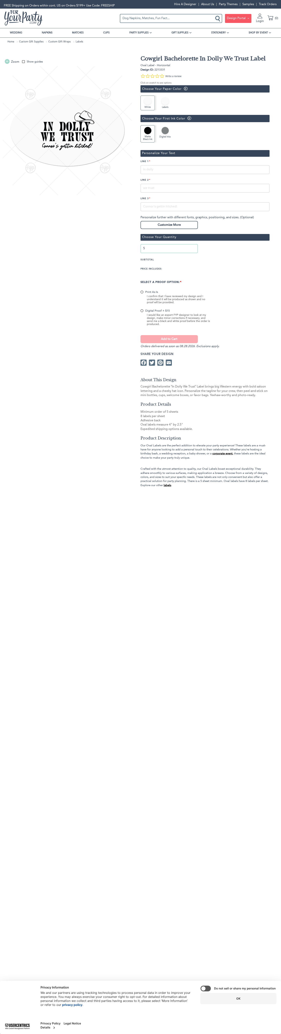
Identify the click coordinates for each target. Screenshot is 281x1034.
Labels (79, 42)
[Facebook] (143, 363)
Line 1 (144, 161)
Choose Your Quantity (159, 237)
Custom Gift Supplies (31, 42)
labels (167, 485)
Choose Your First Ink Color (162, 118)
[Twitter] (152, 363)
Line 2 (144, 180)
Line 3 (144, 198)
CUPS (106, 33)
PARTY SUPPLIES (139, 33)
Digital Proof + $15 (157, 310)
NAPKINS (47, 33)
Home (10, 42)
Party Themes (228, 4)
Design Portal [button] (236, 18)
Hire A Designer (185, 4)
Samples (248, 4)
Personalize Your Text (158, 153)
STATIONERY (218, 33)
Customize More (169, 225)
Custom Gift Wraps (59, 42)
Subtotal (147, 260)
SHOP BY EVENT (258, 33)
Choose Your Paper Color (161, 89)
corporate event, (222, 453)
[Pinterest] (160, 363)
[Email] (169, 363)
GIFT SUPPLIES (179, 33)
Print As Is (151, 292)
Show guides (35, 61)
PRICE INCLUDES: (151, 269)
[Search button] (218, 18)
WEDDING (16, 33)
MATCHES (78, 33)
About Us (207, 4)
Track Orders (268, 4)
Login (260, 21)
